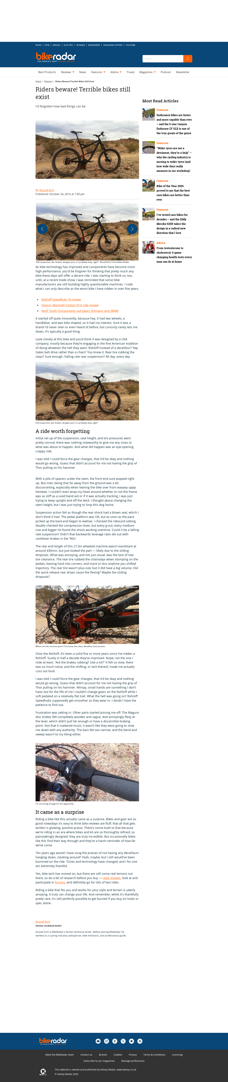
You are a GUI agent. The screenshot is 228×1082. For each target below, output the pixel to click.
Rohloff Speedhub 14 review (61, 299)
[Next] (132, 229)
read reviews (112, 878)
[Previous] (42, 229)
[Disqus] (90, 990)
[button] (87, 233)
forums (60, 882)
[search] (187, 58)
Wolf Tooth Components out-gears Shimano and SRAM (79, 311)
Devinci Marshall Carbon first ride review (69, 305)
